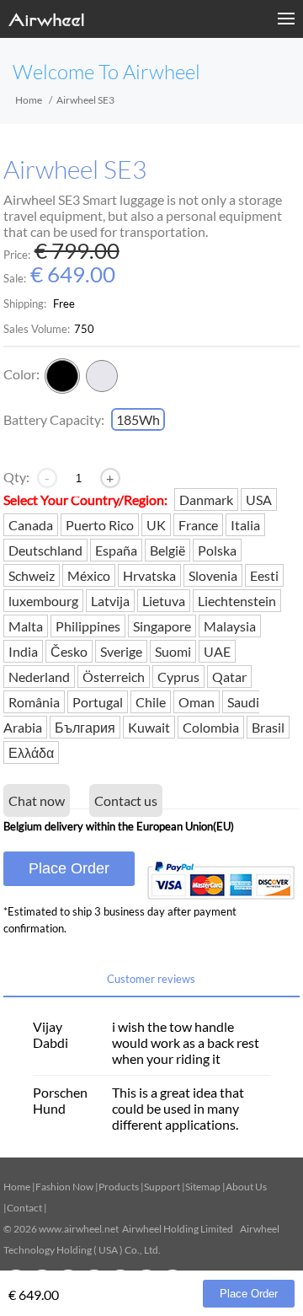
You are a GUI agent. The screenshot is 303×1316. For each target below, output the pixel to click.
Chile (151, 702)
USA (259, 499)
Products (118, 1186)
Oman (196, 702)
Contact (24, 1207)
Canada (30, 525)
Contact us (125, 800)
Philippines (88, 626)
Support (162, 1186)
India (23, 651)
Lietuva (163, 601)
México (88, 575)
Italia (245, 525)
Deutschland (45, 550)
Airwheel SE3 (74, 170)
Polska (217, 550)
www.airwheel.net (79, 1228)
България (85, 727)
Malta (25, 626)
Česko (69, 651)
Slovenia (213, 575)
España (116, 550)
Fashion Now (64, 1186)
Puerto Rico (100, 525)
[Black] (62, 376)
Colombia (211, 727)
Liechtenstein (237, 601)
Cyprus (178, 677)
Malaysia (230, 626)
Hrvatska (149, 575)
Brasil (268, 727)
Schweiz (31, 575)
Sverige (121, 651)
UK (156, 525)
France (198, 525)
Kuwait (149, 727)
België (167, 550)
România (34, 702)
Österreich (113, 677)
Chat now (36, 800)
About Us (246, 1186)
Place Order (69, 868)
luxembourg (43, 601)
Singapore (162, 626)
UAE (217, 651)
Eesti (264, 575)
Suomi (173, 651)
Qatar (229, 677)
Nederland (39, 677)
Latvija (110, 601)
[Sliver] (102, 376)
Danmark (206, 499)
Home (28, 100)
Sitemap (203, 1186)
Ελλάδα (31, 752)
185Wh (138, 419)
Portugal (97, 702)
